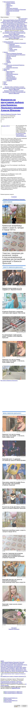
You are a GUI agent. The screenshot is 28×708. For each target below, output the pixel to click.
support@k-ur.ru (16, 688)
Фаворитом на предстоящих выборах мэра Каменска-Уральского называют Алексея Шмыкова (12, 105)
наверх (2, 660)
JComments (14, 196)
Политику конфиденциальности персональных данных (11, 682)
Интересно (9, 58)
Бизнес (8, 59)
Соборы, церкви (13, 49)
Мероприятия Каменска (12, 74)
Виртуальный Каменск (9, 1)
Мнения (8, 61)
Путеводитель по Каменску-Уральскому (16, 43)
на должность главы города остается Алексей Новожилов (21, 135)
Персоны (8, 57)
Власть (19, 114)
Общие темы (9, 72)
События (8, 62)
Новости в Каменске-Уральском (14, 53)
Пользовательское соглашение (8, 681)
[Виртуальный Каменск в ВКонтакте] (14, 692)
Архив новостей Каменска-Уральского (15, 54)
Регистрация (22, 18)
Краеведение (9, 75)
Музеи (10, 48)
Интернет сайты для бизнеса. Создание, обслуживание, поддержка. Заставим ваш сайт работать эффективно (14, 37)
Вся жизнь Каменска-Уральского (14, 628)
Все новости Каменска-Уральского (9, 380)
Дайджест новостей (11, 56)
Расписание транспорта (12, 67)
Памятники (12, 44)
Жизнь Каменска (10, 71)
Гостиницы (12, 50)
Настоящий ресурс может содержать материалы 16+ (13, 676)
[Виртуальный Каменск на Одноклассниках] (14, 699)
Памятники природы (14, 45)
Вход (26, 18)
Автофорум (9, 80)
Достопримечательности (15, 47)
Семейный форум (10, 76)
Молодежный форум (11, 78)
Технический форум (11, 79)
